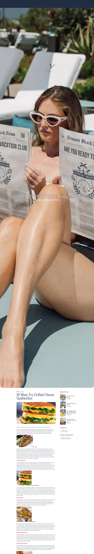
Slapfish (33, 521)
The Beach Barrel (35, 485)
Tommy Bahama (20, 497)
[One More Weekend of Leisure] (68, 404)
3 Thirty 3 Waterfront (21, 460)
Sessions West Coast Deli (22, 532)
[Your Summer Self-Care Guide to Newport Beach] (68, 421)
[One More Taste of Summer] (68, 397)
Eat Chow (35, 446)
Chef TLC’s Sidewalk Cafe (22, 543)
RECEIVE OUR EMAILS (65, 438)
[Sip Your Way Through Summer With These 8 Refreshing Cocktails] (68, 413)
